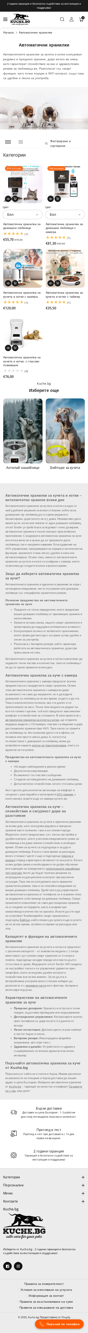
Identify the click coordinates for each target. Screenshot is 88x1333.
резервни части (36, 985)
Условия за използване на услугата (46, 1290)
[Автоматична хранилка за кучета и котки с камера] (23, 268)
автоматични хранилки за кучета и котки (32, 720)
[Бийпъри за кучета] (65, 430)
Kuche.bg (15, 1086)
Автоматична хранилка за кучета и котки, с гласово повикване (22, 361)
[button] (5, 19)
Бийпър (25, 920)
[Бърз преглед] (8, 199)
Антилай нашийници (22, 467)
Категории (11, 1177)
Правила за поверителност (44, 1284)
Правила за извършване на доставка (46, 1307)
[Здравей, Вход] (71, 19)
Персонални (13, 1185)
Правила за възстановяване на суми (46, 1301)
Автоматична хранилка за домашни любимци (22, 226)
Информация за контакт (46, 1296)
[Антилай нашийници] (23, 430)
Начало (8, 32)
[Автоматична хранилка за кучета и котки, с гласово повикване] (23, 333)
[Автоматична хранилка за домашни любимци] (23, 183)
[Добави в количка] (15, 199)
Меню (8, 1193)
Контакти (10, 1201)
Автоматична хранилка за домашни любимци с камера (64, 228)
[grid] (8, 142)
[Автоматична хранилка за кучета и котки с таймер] (65, 268)
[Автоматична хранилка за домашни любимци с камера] (65, 183)
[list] (20, 142)
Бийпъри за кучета (65, 467)
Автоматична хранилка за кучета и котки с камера (22, 294)
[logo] (24, 1226)
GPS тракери (65, 794)
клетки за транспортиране (49, 745)
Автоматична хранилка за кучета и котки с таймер (64, 294)
